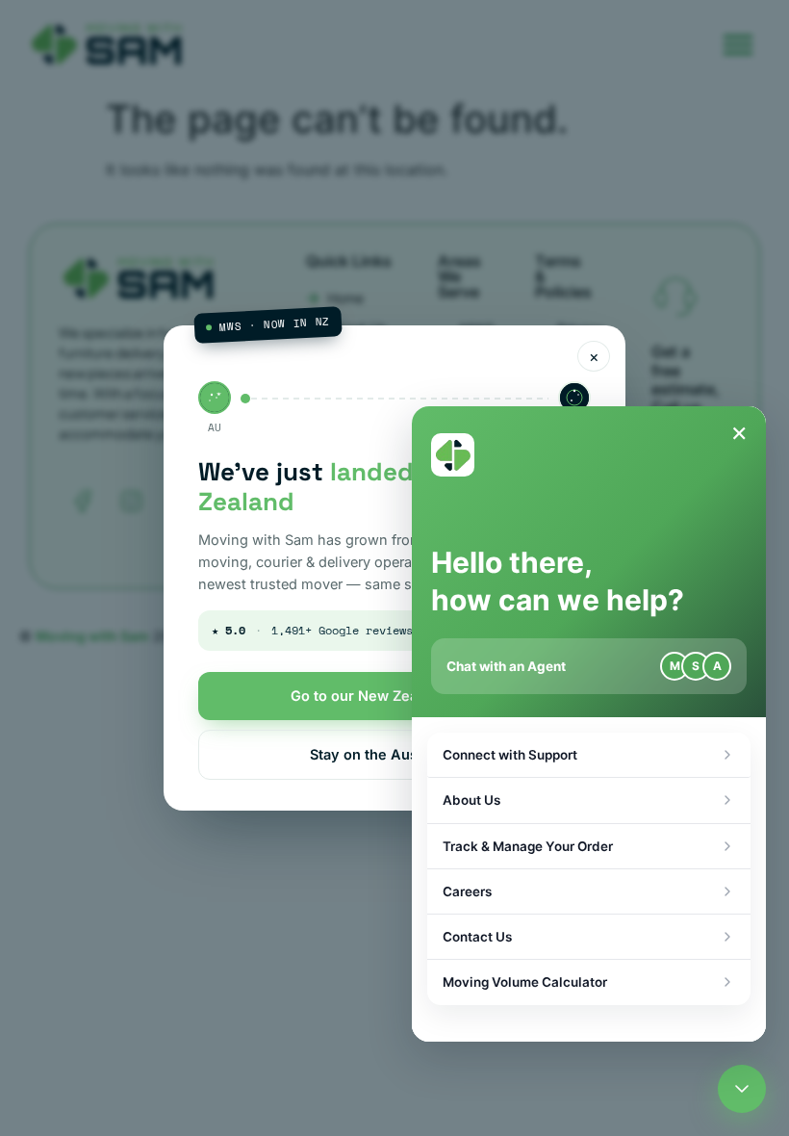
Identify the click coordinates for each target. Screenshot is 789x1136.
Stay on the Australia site (395, 754)
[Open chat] (742, 1089)
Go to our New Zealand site (383, 695)
